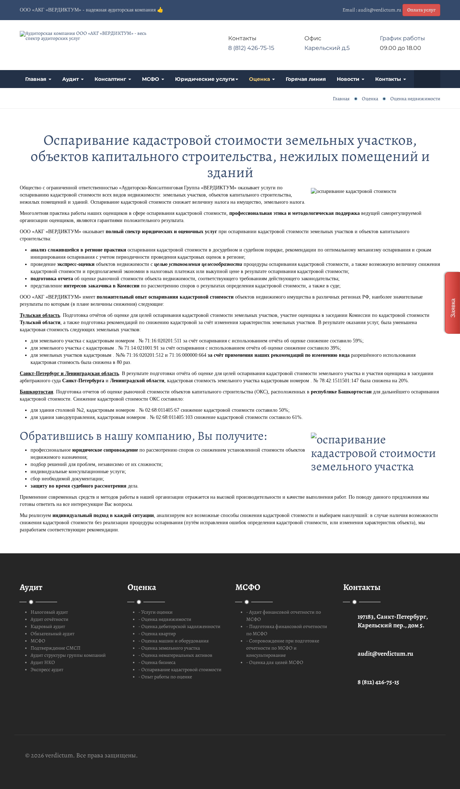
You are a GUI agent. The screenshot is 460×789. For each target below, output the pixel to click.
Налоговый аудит (49, 612)
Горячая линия (306, 79)
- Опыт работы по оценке (165, 676)
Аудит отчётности (49, 619)
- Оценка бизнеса (156, 662)
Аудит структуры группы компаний (68, 655)
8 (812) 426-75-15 (251, 48)
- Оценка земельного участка (169, 648)
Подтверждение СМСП (55, 648)
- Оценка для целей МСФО (274, 662)
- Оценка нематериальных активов (175, 655)
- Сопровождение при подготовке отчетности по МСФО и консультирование (282, 648)
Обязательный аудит (52, 633)
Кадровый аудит (48, 626)
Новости (349, 79)
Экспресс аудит (47, 669)
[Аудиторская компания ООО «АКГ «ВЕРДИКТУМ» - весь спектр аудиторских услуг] (86, 36)
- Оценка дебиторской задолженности (179, 626)
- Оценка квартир (157, 633)
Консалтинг (111, 79)
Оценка (260, 79)
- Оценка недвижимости (164, 619)
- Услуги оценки (155, 612)
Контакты (388, 79)
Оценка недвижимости (415, 98)
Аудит (71, 79)
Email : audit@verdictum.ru (371, 9)
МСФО (151, 79)
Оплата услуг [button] (421, 9)
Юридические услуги (205, 79)
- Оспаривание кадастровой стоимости (179, 669)
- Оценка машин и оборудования (173, 640)
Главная (36, 79)
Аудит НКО (43, 662)
